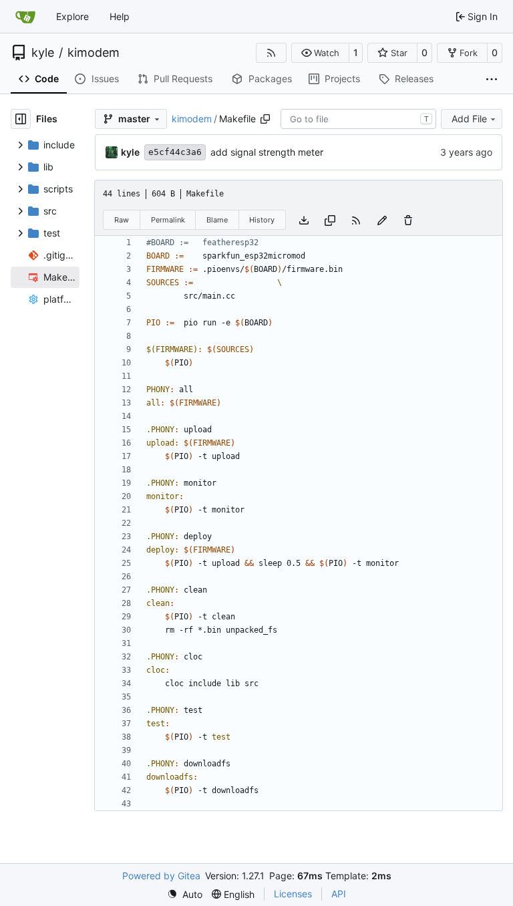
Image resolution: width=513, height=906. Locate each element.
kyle (42, 52)
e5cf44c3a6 (175, 152)
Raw (121, 219)
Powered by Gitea (161, 875)
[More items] (491, 79)
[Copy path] (265, 119)
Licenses (293, 893)
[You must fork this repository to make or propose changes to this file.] (382, 219)
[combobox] (358, 119)
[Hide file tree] (21, 119)
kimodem (93, 52)
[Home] (25, 17)
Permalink (168, 219)
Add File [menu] (469, 118)
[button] (320, 53)
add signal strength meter (266, 152)
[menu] (184, 894)
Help (120, 16)
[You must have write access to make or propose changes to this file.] (408, 219)
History (262, 219)
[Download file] (304, 219)
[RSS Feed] (271, 53)
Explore (72, 16)
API (338, 893)
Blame (217, 219)
